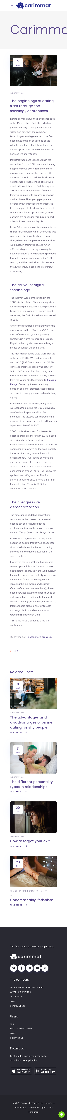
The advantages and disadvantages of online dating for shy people (31, 722)
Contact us (17, 1038)
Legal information (20, 992)
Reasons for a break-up (39, 637)
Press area (16, 996)
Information (17, 93)
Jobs (12, 1001)
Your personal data (21, 1028)
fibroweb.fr (34, 1107)
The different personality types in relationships (31, 784)
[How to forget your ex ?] (33, 832)
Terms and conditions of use (26, 987)
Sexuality (15, 895)
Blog (13, 1033)
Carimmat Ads (18, 1006)
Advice (13, 891)
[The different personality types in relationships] (33, 772)
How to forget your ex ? (30, 841)
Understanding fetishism (31, 900)
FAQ (12, 1024)
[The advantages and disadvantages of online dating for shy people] (33, 708)
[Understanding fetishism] (33, 886)
